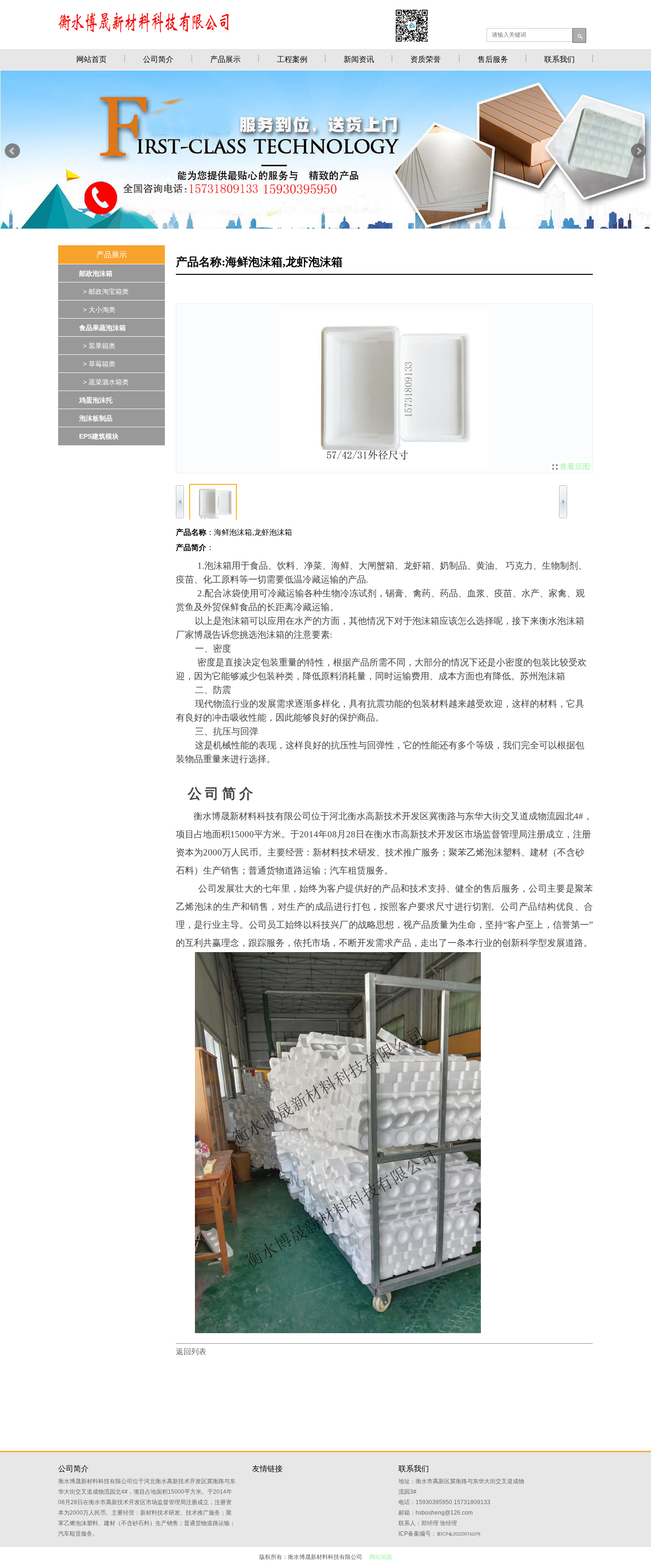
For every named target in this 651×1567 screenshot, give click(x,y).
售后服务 (493, 59)
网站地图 (380, 1557)
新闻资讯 (359, 59)
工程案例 (292, 59)
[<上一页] (280, 388)
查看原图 (574, 466)
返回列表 (191, 1351)
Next (638, 151)
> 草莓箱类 (97, 364)
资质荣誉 (425, 59)
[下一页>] (488, 388)
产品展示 (225, 59)
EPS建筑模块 (99, 436)
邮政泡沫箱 (95, 273)
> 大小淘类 (97, 309)
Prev (12, 151)
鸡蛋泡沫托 (95, 400)
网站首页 (91, 59)
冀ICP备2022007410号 (459, 1534)
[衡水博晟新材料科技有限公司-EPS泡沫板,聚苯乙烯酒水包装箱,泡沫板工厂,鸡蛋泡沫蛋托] (325, 226)
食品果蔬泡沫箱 (102, 327)
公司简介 (158, 59)
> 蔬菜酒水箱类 (104, 382)
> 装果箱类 (97, 346)
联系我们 (559, 59)
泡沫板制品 (95, 418)
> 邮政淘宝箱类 (104, 291)
